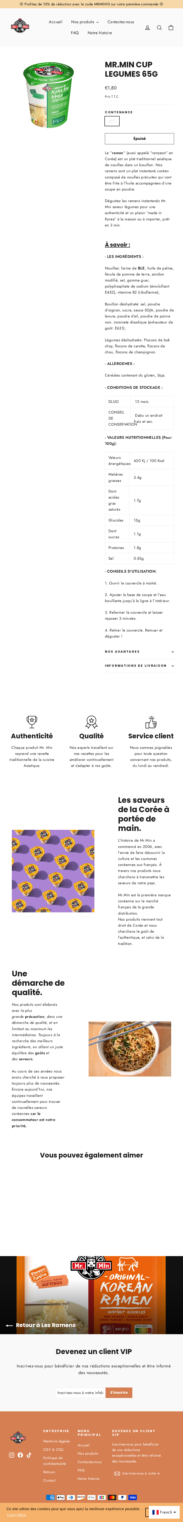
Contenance (119, 112)
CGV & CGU (53, 1449)
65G (112, 121)
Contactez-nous (121, 22)
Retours (49, 1471)
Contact (49, 1480)
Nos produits (83, 22)
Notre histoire (100, 33)
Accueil (55, 22)
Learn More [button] (16, 1515)
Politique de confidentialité (54, 1460)
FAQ (75, 33)
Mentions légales (56, 1441)
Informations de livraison (136, 666)
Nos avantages (122, 652)
